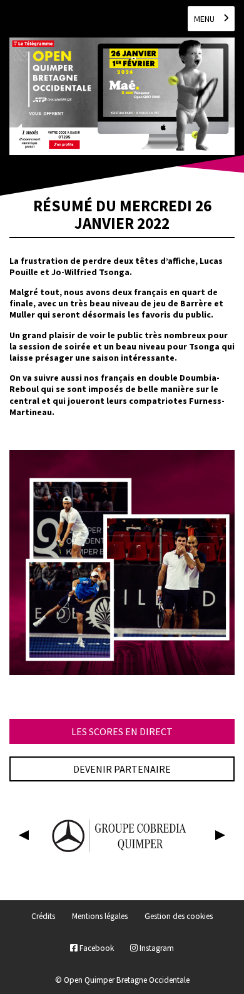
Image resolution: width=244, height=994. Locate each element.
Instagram (156, 948)
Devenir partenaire (122, 769)
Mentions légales (100, 916)
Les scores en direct (122, 731)
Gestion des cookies (179, 916)
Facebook (96, 948)
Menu (204, 18)
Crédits (43, 916)
